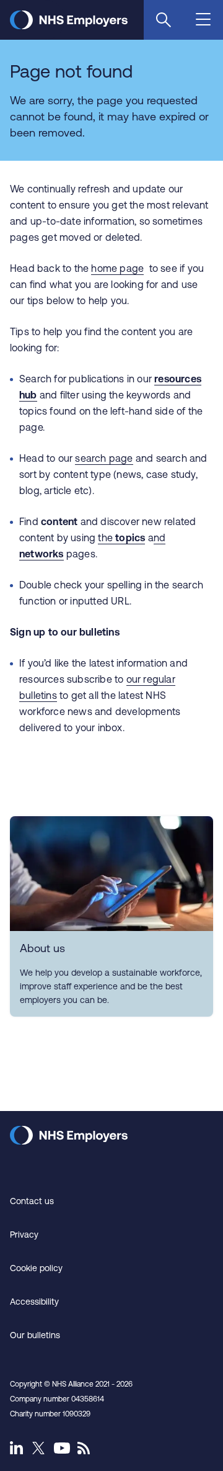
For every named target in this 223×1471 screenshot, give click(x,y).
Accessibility (34, 1302)
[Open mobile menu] (204, 20)
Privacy (24, 1234)
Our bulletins (35, 1335)
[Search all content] (163, 20)
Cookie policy (36, 1268)
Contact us (32, 1201)
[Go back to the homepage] (69, 25)
